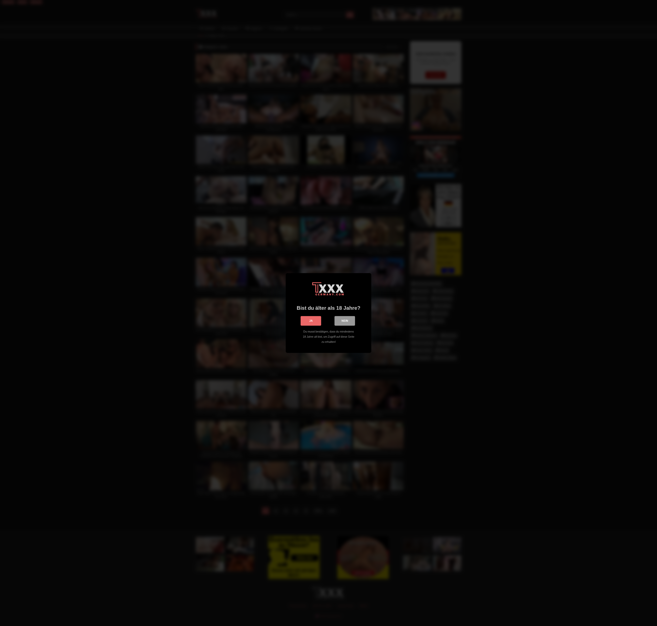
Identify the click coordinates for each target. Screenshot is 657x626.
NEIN (345, 320)
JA (311, 320)
